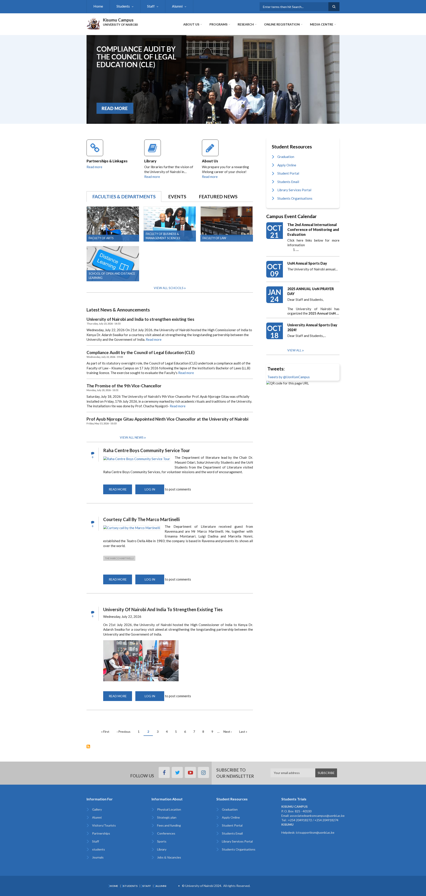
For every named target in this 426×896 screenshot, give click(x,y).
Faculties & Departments (124, 196)
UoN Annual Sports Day (307, 263)
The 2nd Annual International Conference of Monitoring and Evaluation (313, 229)
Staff (151, 6)
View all (294, 350)
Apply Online (286, 165)
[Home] (93, 23)
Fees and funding (169, 825)
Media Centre (321, 24)
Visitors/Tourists (104, 825)
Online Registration (282, 24)
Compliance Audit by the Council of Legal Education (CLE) (136, 57)
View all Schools (168, 288)
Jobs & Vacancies (169, 857)
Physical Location (169, 809)
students (98, 849)
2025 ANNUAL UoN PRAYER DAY (310, 291)
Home (98, 6)
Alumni (177, 6)
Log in (150, 489)
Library (150, 161)
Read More (115, 108)
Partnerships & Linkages (107, 161)
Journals (98, 857)
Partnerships (101, 833)
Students (123, 6)
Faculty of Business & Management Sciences (163, 236)
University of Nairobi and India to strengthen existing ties (140, 319)
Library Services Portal (294, 190)
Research (246, 24)
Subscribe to (88, 746)
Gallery (97, 809)
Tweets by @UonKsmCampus (288, 377)
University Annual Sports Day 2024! (312, 327)
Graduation (285, 157)
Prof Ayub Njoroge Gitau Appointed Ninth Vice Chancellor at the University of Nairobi (167, 419)
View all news (132, 437)
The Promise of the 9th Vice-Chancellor (124, 385)
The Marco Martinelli (119, 558)
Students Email (288, 182)
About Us (191, 24)
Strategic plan (166, 817)
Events (177, 196)
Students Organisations (294, 198)
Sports (161, 841)
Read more (94, 167)
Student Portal (288, 173)
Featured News (218, 196)
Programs (218, 24)
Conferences (166, 833)
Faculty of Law (214, 238)
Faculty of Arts (101, 238)
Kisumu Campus (118, 19)
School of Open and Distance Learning (112, 276)
